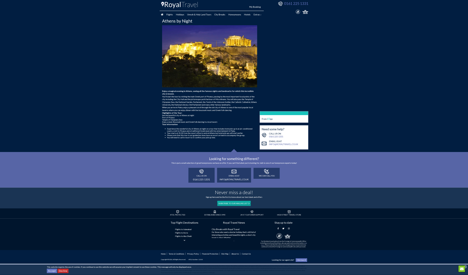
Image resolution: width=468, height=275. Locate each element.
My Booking (255, 6)
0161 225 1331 (296, 3)
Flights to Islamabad (183, 229)
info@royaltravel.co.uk (283, 144)
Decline (63, 270)
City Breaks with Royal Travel (225, 229)
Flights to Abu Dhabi (183, 236)
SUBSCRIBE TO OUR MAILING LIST (233, 203)
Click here (301, 260)
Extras (257, 14)
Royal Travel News (234, 222)
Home (163, 254)
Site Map (225, 254)
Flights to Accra (181, 233)
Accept (52, 270)
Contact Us (246, 254)
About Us (235, 254)
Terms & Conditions (176, 254)
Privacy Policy (193, 254)
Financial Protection (210, 254)
